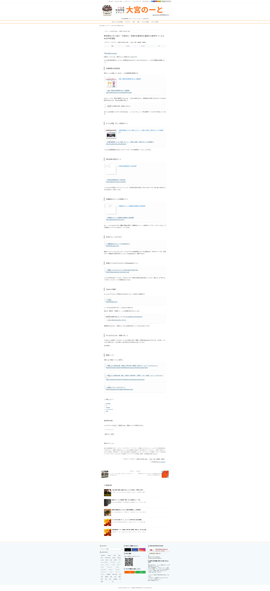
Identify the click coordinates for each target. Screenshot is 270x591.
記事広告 (115, 579)
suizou (132, 42)
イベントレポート (104, 562)
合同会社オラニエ (155, 580)
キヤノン (107, 564)
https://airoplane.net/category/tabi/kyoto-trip (119, 389)
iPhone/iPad (107, 557)
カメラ (102, 564)
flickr (102, 557)
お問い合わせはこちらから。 (155, 572)
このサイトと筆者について (155, 579)
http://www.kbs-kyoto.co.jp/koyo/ (116, 182)
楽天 (115, 576)
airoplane (103, 555)
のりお (132, 57)
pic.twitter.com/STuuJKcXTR (134, 317)
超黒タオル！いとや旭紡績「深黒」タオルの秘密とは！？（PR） (126, 499)
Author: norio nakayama (154, 557)
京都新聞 (139, 42)
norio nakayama (161, 462)
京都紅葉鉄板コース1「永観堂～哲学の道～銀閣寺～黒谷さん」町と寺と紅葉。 (129, 529)
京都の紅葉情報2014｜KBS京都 (127, 166)
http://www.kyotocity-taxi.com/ (115, 219)
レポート (103, 574)
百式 (110, 579)
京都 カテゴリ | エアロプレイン (116, 387)
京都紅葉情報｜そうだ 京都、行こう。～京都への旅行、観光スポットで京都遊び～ (130, 142)
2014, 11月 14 (122, 320)
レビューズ (151, 574)
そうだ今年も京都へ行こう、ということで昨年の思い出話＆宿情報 (126, 519)
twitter (106, 560)
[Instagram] (156, 1)
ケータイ (113, 564)
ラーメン (118, 572)
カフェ (119, 562)
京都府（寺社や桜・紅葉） (124, 31)
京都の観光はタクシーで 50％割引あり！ (119, 244)
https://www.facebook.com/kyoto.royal (117, 272)
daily (119, 555)
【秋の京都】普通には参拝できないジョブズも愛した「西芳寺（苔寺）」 (128, 490)
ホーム (106, 31)
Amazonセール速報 (118, 1)
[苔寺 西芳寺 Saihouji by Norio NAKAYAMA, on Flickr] (110, 53)
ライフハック (103, 572)
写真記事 (108, 574)
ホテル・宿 (103, 569)
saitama (119, 557)
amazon (109, 555)
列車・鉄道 (114, 574)
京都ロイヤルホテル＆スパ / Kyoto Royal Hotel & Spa (122, 270)
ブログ (117, 567)
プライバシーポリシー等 (136, 1)
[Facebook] (154, 1)
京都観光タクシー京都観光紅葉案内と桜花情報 (132, 206)
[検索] (170, 1)
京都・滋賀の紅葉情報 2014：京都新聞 (130, 79)
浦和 (120, 576)
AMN (115, 555)
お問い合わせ (111, 1)
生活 (106, 579)
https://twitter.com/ (111, 302)
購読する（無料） (110, 434)
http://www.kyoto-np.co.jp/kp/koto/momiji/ (119, 92)
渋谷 (102, 579)
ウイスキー (113, 562)
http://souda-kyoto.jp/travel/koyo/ (116, 144)
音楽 (102, 581)
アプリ (119, 560)
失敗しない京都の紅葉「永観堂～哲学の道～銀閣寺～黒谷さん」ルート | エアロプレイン (132, 365)
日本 (102, 576)
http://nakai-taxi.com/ (112, 246)
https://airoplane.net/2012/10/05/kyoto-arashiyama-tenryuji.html (125, 379)
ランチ (111, 572)
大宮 (120, 574)
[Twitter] (152, 1)
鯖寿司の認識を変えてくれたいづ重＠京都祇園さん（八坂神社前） (126, 509)
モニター (110, 569)
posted (113, 557)
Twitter (109, 300)
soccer (102, 560)
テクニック (110, 567)
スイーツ (119, 564)
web (111, 560)
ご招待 (115, 560)
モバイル (118, 569)
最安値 (106, 576)
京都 (135, 42)
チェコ (102, 567)
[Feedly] (160, 1)
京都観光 (144, 42)
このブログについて (127, 1)
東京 (111, 576)
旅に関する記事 (114, 31)
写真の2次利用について (147, 1)
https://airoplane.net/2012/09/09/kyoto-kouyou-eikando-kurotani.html (127, 367)
